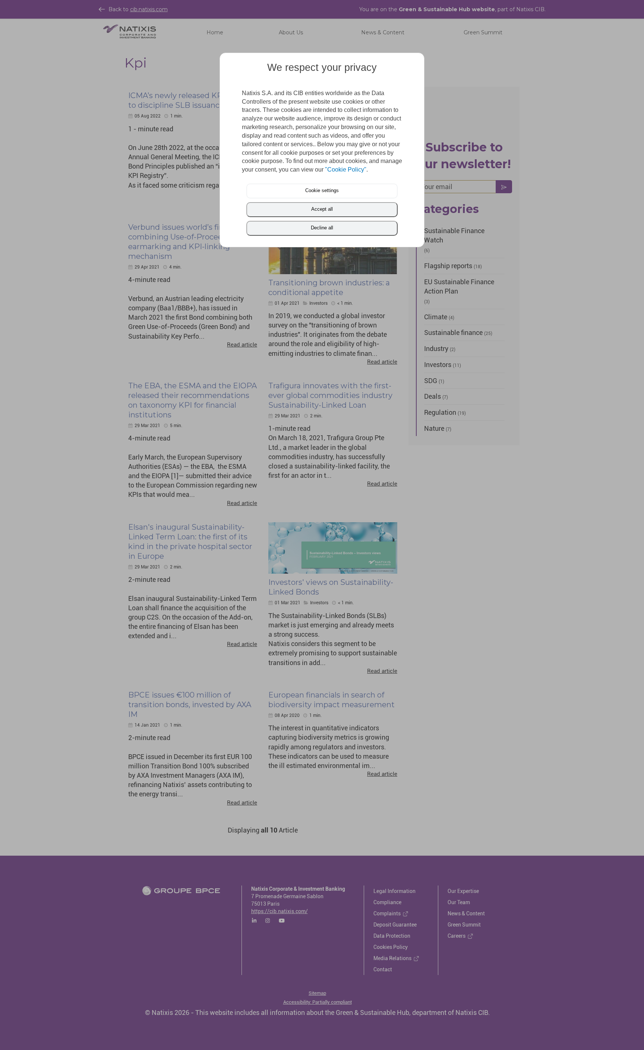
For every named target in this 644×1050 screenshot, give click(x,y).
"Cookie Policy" (345, 169)
